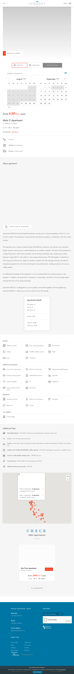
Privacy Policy (62, 669)
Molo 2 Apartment (29, 489)
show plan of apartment (19, 226)
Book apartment (52, 65)
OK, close (37, 672)
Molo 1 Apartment (29, 495)
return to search (14, 53)
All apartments (37, 588)
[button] (31, 504)
